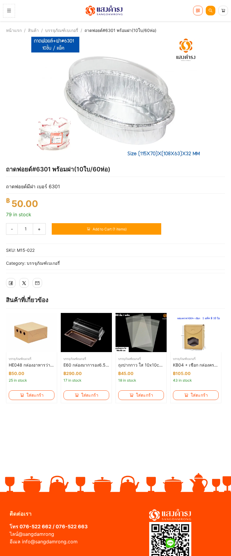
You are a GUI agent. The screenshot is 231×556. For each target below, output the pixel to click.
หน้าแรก (14, 30)
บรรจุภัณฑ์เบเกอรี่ (61, 30)
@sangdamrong (36, 534)
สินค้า (33, 30)
